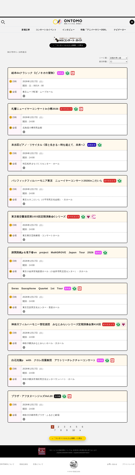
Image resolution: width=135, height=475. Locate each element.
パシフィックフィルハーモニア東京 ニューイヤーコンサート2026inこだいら (56, 180)
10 (73, 430)
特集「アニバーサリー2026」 (94, 30)
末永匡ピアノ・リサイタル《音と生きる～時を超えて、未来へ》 (48, 144)
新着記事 (26, 30)
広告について (38, 464)
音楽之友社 (24, 464)
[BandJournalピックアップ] (73, 73)
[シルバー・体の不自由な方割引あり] (88, 216)
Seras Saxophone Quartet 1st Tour (37, 288)
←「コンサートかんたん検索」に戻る (68, 45)
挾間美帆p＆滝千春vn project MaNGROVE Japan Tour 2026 (52, 252)
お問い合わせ (112, 464)
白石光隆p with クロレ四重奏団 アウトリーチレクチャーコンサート (53, 360)
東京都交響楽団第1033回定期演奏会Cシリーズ (38, 216)
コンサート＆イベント (46, 30)
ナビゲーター (120, 30)
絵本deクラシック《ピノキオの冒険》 (33, 72)
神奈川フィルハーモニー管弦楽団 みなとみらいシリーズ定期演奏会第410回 (56, 324)
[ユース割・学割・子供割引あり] (67, 73)
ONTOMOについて (7, 464)
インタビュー (68, 30)
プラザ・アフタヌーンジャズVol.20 (32, 396)
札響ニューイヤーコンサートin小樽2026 (35, 108)
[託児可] (94, 216)
